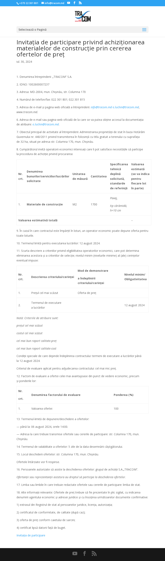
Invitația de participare (30, 535)
